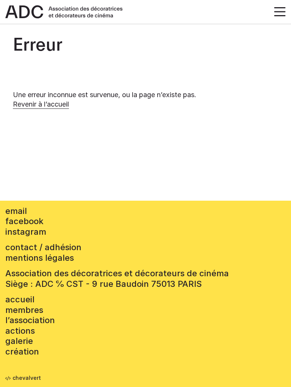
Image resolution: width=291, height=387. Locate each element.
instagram (25, 232)
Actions (20, 331)
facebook (24, 221)
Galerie (19, 341)
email (16, 211)
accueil (19, 299)
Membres (24, 310)
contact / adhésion (43, 247)
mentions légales (39, 258)
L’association (30, 320)
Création (22, 351)
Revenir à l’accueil (41, 104)
